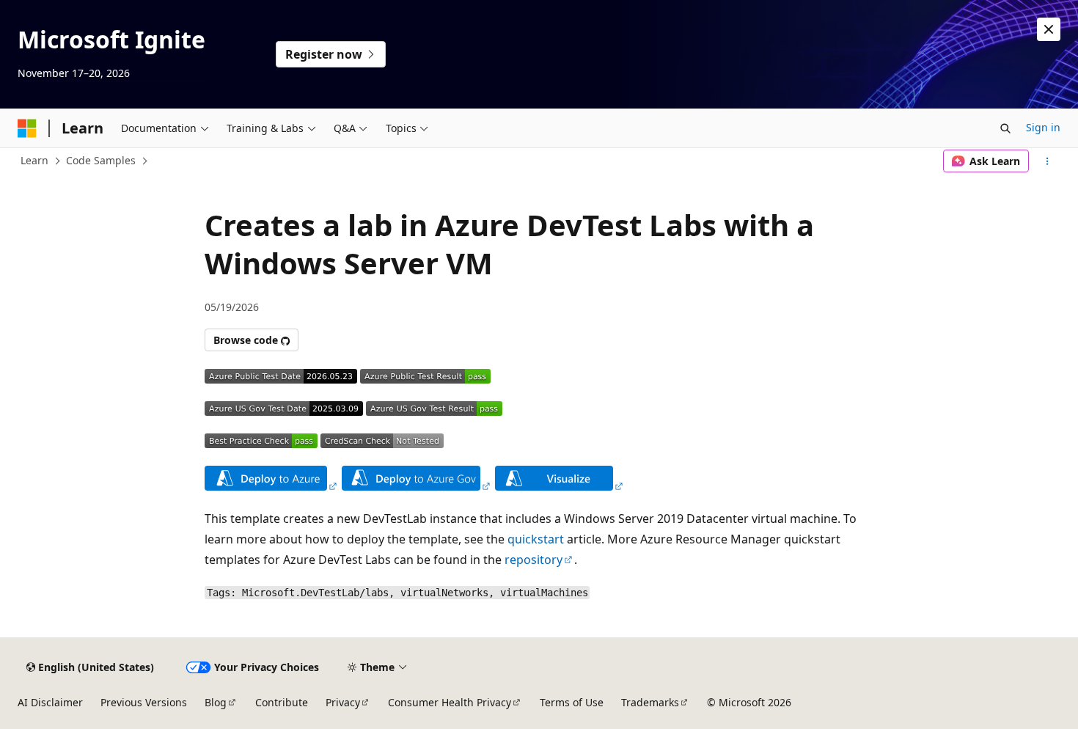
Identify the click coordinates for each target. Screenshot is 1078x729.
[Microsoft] (27, 128)
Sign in (1043, 127)
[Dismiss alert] (1048, 29)
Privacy (343, 702)
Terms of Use (572, 702)
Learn (34, 160)
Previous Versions (143, 702)
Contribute (281, 702)
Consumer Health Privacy (449, 702)
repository (533, 560)
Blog (216, 702)
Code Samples (101, 160)
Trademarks (650, 702)
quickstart (535, 539)
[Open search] (1005, 128)
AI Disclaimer (50, 702)
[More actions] (1047, 161)
